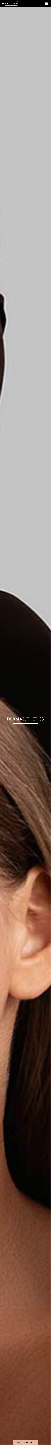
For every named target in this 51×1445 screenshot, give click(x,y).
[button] (46, 3)
